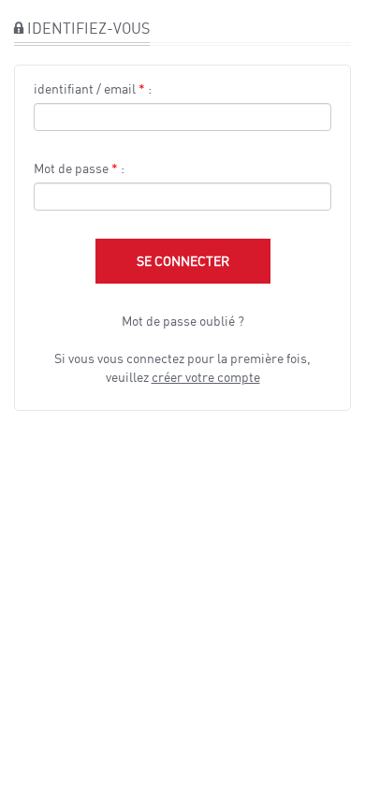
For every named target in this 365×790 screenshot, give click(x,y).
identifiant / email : (93, 88)
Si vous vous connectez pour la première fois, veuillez (182, 367)
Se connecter (183, 261)
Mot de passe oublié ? (183, 321)
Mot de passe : (79, 168)
